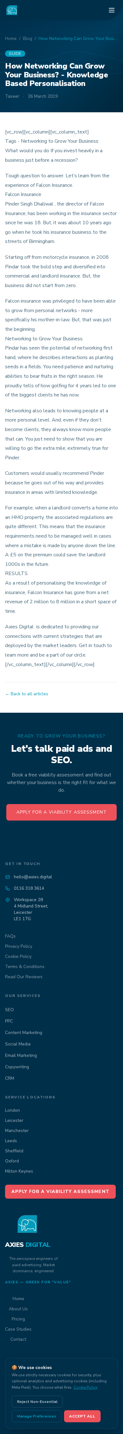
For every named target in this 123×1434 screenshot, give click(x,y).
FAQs (10, 936)
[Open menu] (111, 10)
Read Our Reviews (24, 977)
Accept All (82, 1416)
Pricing (18, 1319)
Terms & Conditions (24, 967)
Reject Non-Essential (37, 1401)
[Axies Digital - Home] (12, 10)
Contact (18, 1339)
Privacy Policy (18, 946)
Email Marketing (21, 1055)
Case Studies (18, 1329)
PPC (9, 1021)
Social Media (18, 1044)
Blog (27, 39)
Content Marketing (23, 1033)
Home (11, 39)
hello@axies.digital (33, 877)
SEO (9, 1010)
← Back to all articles (26, 694)
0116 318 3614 (29, 888)
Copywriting (17, 1067)
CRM (9, 1078)
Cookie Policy (18, 956)
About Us (18, 1309)
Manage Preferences (36, 1416)
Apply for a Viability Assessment (61, 812)
